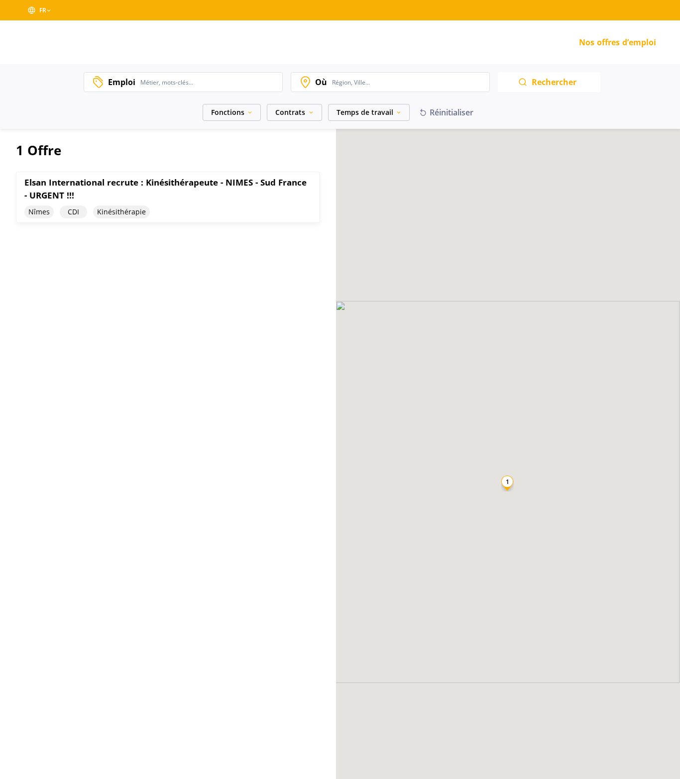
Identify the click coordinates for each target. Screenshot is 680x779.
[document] (168, 197)
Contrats (290, 112)
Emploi (121, 82)
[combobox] (208, 82)
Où (321, 82)
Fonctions (227, 112)
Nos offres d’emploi (617, 42)
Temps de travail (365, 112)
